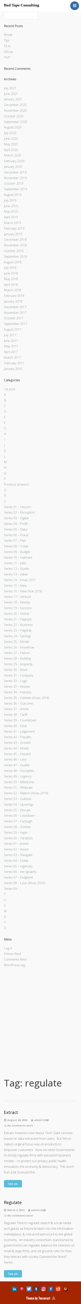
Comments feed (15, 959)
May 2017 (11, 346)
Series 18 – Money (17, 602)
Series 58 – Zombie (17, 827)
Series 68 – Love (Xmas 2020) (24, 883)
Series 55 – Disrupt (17, 810)
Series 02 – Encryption (19, 512)
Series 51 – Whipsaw (18, 787)
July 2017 (10, 335)
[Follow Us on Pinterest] (21, 1288)
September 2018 (15, 256)
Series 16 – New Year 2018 (23, 591)
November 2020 (15, 110)
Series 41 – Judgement (19, 731)
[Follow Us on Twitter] (29, 1288)
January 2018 (13, 301)
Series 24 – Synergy (17, 636)
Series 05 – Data (15, 529)
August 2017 (12, 329)
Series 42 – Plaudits (17, 737)
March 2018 (12, 290)
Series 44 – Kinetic (16, 748)
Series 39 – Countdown (20, 720)
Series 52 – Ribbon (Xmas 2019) (26, 793)
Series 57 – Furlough (18, 821)
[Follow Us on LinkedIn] (14, 1288)
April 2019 (11, 217)
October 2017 (13, 318)
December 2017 (15, 307)
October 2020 (13, 116)
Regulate (13, 1202)
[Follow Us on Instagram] (43, 1288)
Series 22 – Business (18, 625)
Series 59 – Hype (15, 832)
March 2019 (12, 223)
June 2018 (11, 273)
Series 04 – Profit (16, 524)
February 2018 (14, 296)
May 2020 (11, 144)
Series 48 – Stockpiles (19, 771)
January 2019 (13, 234)
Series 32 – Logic (16, 681)
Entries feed (12, 954)
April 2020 (11, 150)
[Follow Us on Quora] (65, 1288)
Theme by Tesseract (38, 1298)
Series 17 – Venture (17, 596)
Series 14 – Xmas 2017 (20, 580)
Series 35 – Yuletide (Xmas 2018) (26, 698)
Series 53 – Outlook (17, 799)
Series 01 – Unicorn (17, 507)
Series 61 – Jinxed (16, 843)
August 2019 (12, 195)
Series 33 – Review (17, 686)
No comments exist (20, 1125)
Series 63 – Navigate (18, 855)
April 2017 (11, 352)
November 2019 (15, 178)
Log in (8, 948)
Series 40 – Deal (15, 726)
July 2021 (10, 88)
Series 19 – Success (18, 608)
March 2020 (12, 155)
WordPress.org (14, 965)
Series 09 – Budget (17, 552)
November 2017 (15, 313)
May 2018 (11, 279)
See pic (13, 1184)
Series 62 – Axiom (16, 849)
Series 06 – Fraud (16, 535)
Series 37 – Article (16, 709)
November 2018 (15, 245)
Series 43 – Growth (17, 742)
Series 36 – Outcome (18, 703)
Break (8, 35)
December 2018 (15, 239)
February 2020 (14, 161)
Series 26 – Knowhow (19, 647)
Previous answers (16, 484)
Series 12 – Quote (16, 568)
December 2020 (15, 105)
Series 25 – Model (16, 642)
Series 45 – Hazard (17, 754)
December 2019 (15, 172)
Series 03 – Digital (16, 518)
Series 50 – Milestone (19, 782)
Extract (11, 1112)
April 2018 (11, 284)
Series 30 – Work (15, 670)
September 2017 (15, 324)
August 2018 (12, 262)
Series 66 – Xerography (20, 872)
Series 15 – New (15, 585)
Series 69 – (11, 888)
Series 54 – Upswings (18, 804)
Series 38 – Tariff (15, 714)
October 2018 (13, 251)
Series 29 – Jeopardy (18, 664)
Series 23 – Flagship (17, 630)
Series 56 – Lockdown (19, 815)
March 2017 (12, 357)
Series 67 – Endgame (18, 877)
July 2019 (10, 200)
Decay (8, 52)
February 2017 (14, 363)
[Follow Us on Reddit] (58, 1288)
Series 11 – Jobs (15, 563)
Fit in (7, 46)
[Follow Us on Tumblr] (36, 1288)
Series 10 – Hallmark (18, 557)
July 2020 (10, 133)
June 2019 (11, 206)
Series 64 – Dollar (16, 860)
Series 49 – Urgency (17, 776)
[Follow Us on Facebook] (50, 1288)
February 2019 (14, 228)
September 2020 (15, 122)
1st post (9, 389)
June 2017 (11, 341)
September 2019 (15, 189)
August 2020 (12, 127)
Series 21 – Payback (18, 619)
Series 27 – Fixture (17, 653)
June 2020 (11, 138)
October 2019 (13, 183)
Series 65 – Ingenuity (18, 866)
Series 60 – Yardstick (18, 838)
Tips (7, 40)
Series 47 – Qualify (16, 765)
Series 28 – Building (17, 658)
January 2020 (13, 167)
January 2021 (13, 99)
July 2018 (10, 267)
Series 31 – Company (18, 675)
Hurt (7, 57)
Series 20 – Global (16, 613)
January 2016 (13, 369)
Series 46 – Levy (15, 759)
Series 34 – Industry (17, 692)
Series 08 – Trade (16, 546)
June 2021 (11, 94)
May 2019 (11, 211)
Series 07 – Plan (15, 540)
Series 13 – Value (16, 574)
